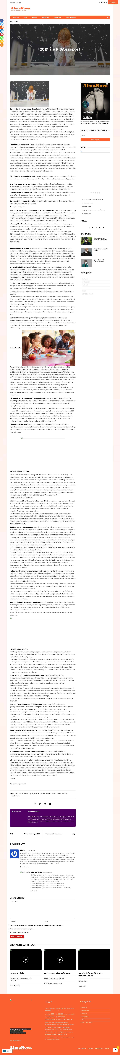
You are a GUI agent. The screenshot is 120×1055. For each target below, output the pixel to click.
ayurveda (63, 1008)
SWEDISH (18, 2)
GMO (58, 1024)
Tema (25, 17)
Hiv (53, 1027)
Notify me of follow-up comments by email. (22, 929)
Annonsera (99, 1048)
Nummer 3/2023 (86, 213)
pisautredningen (45, 793)
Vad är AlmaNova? (15, 1040)
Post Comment (17, 936)
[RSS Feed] (99, 2)
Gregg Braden (69, 1024)
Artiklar (85, 285)
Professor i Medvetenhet (54, 834)
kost (16, 793)
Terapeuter (86, 282)
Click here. (21, 1032)
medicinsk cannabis (59, 1034)
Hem (11, 21)
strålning (64, 793)
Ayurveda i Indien (86, 206)
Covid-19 (69, 1020)
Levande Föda (17, 973)
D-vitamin (47, 1022)
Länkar (90, 1048)
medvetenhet (49, 1037)
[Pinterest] (2, 34)
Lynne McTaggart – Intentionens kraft (99, 260)
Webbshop (57, 17)
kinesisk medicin (67, 1029)
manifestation (48, 1034)
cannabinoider (65, 1010)
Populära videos (87, 294)
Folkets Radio (82, 981)
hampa (48, 1027)
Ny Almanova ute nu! (87, 203)
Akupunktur (51, 1008)
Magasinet (45, 17)
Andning (58, 1008)
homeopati (58, 1027)
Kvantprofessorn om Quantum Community (100, 239)
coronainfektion (69, 1014)
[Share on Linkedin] (50, 804)
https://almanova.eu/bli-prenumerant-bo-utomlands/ (47, 879)
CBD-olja (54, 1014)
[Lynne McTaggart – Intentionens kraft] (86, 263)
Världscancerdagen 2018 (32, 834)
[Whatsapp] (2, 38)
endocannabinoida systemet (61, 1022)
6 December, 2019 (31, 850)
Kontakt (107, 1048)
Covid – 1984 (82, 986)
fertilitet (54, 1024)
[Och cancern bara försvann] (60, 959)
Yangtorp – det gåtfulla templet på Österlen (93, 210)
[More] (2, 45)
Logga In (113, 2)
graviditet (62, 1024)
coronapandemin (50, 1016)
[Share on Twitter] (40, 804)
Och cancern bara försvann (57, 973)
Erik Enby (48, 1024)
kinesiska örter (58, 1029)
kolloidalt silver (49, 1032)
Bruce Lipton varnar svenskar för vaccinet (92, 199)
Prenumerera (71, 17)
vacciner (68, 1037)
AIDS (46, 1008)
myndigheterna (34, 793)
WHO (46, 1039)
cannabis (47, 1014)
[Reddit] (2, 27)
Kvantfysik (85, 288)
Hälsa (87, 179)
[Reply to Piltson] (20, 867)
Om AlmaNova (81, 1048)
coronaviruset (60, 1020)
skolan (54, 793)
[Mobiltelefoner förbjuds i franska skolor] (94, 959)
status (59, 793)
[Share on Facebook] (35, 804)
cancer (48, 1011)
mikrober (57, 1037)
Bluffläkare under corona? (53, 983)
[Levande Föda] (26, 959)
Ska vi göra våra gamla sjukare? (54, 978)
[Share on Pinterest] (45, 804)
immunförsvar (66, 1027)
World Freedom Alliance (53, 1039)
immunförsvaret (49, 1029)
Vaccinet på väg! (15, 985)
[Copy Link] (2, 41)
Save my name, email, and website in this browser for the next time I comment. (36, 925)
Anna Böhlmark (33, 811)
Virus (72, 1037)
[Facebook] (101, 2)
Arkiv (84, 291)
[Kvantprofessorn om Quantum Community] (86, 241)
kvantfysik (60, 1032)
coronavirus (50, 1020)
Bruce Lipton (70, 1008)
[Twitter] (104, 2)
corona (61, 1014)
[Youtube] (106, 2)
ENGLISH (12, 2)
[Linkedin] (2, 31)
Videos (34, 17)
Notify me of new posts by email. (19, 932)
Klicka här (105, 123)
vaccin (62, 1037)
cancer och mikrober (56, 1010)
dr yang (52, 1022)
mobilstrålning (23, 793)
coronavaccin (60, 1017)
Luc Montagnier (68, 1032)
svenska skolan (15, 796)
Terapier (15, 17)
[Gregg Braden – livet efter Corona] (86, 252)
